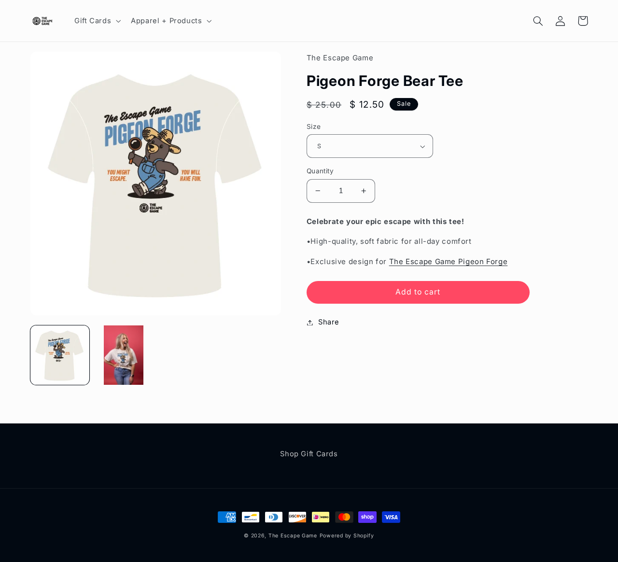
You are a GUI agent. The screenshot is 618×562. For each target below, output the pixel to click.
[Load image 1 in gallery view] (59, 354)
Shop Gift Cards (308, 454)
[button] (96, 20)
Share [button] (328, 322)
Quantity (320, 171)
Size (314, 126)
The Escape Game (292, 536)
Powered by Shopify (347, 536)
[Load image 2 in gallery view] (123, 354)
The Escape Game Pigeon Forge (448, 261)
